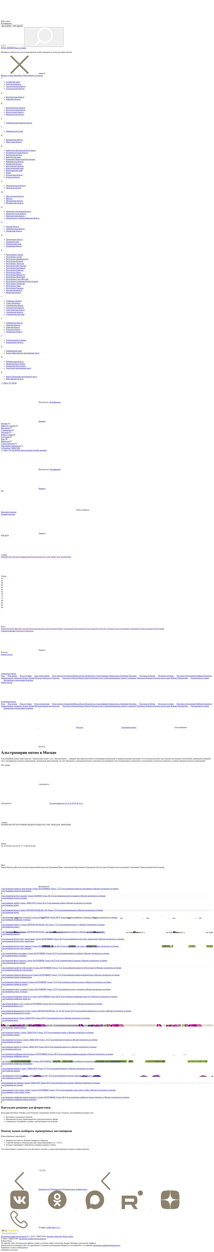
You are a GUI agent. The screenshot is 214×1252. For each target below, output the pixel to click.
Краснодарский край (15, 168)
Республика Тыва (13, 286)
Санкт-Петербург (15, 75)
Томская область (13, 327)
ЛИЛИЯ (10, 48)
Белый (4, 629)
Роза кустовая (20, 48)
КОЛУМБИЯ (21, 557)
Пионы (81, 678)
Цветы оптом (6, 654)
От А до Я (69, 803)
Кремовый (53, 629)
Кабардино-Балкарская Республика (21, 150)
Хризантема (183, 678)
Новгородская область (15, 216)
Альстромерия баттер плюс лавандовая (17, 941)
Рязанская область (13, 292)
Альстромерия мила (9, 1020)
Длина (3, 576)
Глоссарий (5, 437)
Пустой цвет (101, 629)
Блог (3, 439)
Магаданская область (15, 196)
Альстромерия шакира (10, 1071)
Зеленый (26, 629)
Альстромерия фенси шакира (13, 963)
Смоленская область (14, 312)
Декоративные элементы (11, 678)
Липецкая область (13, 188)
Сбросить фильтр (8, 631)
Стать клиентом (8, 444)
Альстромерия (102, 676)
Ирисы (76, 676)
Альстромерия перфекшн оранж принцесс (19, 1099)
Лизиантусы (90, 676)
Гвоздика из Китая (147, 676)
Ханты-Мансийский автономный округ (23, 353)
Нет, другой (17, 26)
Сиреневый (134, 629)
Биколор (10, 629)
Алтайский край (13, 82)
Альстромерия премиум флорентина (16, 977)
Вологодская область (15, 112)
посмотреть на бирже (109, 889)
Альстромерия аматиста (11, 1049)
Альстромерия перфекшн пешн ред (16, 999)
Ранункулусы (97, 678)
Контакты (5, 428)
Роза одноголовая (42, 676)
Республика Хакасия (14, 288)
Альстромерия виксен (10, 934)
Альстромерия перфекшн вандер (15, 1056)
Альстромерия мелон (10, 912)
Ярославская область (15, 379)
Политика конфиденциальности (14, 1236)
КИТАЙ (12, 557)
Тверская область (13, 325)
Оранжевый (69, 629)
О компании (6, 430)
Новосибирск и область (33, 75)
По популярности (57, 803)
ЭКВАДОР (56, 557)
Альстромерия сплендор (11, 1078)
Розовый (111, 629)
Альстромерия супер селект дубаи (15, 1092)
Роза (3, 676)
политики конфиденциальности (106, 1245)
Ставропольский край (15, 314)
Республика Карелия (14, 270)
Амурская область (13, 84)
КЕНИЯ (4, 557)
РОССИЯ (46, 557)
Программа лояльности (11, 446)
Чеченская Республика (15, 364)
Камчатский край (13, 157)
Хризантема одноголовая (14, 680)
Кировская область (14, 164)
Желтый (18, 629)
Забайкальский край (14, 131)
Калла (82, 676)
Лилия (32, 678)
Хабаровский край (14, 351)
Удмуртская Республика (16, 340)
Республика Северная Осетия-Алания (22, 281)
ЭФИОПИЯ (66, 557)
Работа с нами (7, 435)
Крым (8, 173)
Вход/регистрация (25, 450)
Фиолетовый (158, 629)
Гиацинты (207, 676)
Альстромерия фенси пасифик (14, 956)
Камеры (42, 421)
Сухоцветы (132, 678)
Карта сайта (68, 1236)
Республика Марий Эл (15, 275)
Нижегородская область (16, 214)
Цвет (3, 626)
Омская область (12, 226)
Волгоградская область (15, 110)
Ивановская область (14, 140)
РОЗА (4, 48)
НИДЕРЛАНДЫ (34, 557)
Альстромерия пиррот (10, 1035)
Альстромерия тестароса (11, 1042)
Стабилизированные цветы (115, 678)
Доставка (5, 432)
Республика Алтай (14, 257)
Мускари (39, 678)
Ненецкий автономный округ (18, 211)
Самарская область (14, 301)
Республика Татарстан (15, 284)
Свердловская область (15, 310)
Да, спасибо (6, 26)
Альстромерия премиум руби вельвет (17, 970)
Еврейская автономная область (19, 123)
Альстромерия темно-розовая (13, 1028)
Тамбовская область (14, 323)
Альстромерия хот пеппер (12, 1085)
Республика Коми (13, 272)
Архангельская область (16, 86)
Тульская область (13, 329)
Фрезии (174, 678)
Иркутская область (14, 142)
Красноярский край (14, 170)
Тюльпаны (141, 678)
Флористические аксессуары (158, 678)
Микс (61, 629)
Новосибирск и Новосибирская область (23, 218)
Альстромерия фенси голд (12, 1006)
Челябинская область (15, 361)
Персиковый (79, 629)
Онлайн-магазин (40, 450)
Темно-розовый (146, 629)
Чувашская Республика (16, 366)
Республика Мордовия (15, 277)
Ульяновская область (14, 342)
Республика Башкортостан (17, 259)
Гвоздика (133, 676)
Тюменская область (14, 332)
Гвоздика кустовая (166, 676)
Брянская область (13, 99)
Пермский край (12, 242)
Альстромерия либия (10, 905)
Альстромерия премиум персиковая (16, 891)
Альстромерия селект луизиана (14, 992)
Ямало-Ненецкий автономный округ (21, 377)
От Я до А (78, 803)
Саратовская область (14, 305)
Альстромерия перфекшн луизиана (16, 920)
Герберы (199, 676)
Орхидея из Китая (70, 678)
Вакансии (5, 441)
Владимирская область (15, 108)
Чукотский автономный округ (18, 368)
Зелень (25, 678)
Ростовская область (14, 290)
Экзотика (29, 680)
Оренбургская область (15, 229)
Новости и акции (8, 426)
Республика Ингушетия (16, 266)
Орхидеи (56, 678)
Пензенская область (14, 239)
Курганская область (14, 175)
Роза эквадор (58, 676)
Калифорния (55, 402)
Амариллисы (114, 676)
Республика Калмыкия (15, 268)
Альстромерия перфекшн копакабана (16, 1063)
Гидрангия (68, 676)
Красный (45, 629)
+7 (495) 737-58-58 (8, 383)
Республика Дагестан (15, 263)
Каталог (4, 423)
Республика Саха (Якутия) (17, 279)
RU (2, 491)
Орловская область (14, 231)
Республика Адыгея (14, 255)
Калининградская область (17, 153)
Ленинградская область (16, 186)
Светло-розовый (122, 629)
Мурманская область (14, 203)
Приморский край (13, 244)
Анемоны (124, 676)
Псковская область (14, 246)
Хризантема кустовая (200, 678)
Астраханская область (15, 89)
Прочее (88, 678)
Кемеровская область (15, 162)
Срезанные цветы (8, 674)
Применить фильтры (24, 631)
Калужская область (14, 155)
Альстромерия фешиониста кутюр (15, 1013)
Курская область (13, 177)
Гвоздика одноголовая (186, 676)
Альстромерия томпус (10, 927)
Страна (4, 555)
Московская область (14, 201)
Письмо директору (55, 1236)
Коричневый (35, 629)
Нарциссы (47, 678)
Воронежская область (15, 114)
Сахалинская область (15, 308)
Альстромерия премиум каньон (14, 984)
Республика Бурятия (14, 261)
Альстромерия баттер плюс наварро (16, 948)
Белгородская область (15, 97)
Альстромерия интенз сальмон (14, 898)
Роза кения (12, 676)
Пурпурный (90, 629)
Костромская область (15, 166)
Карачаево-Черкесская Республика (20, 159)
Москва (4, 75)
